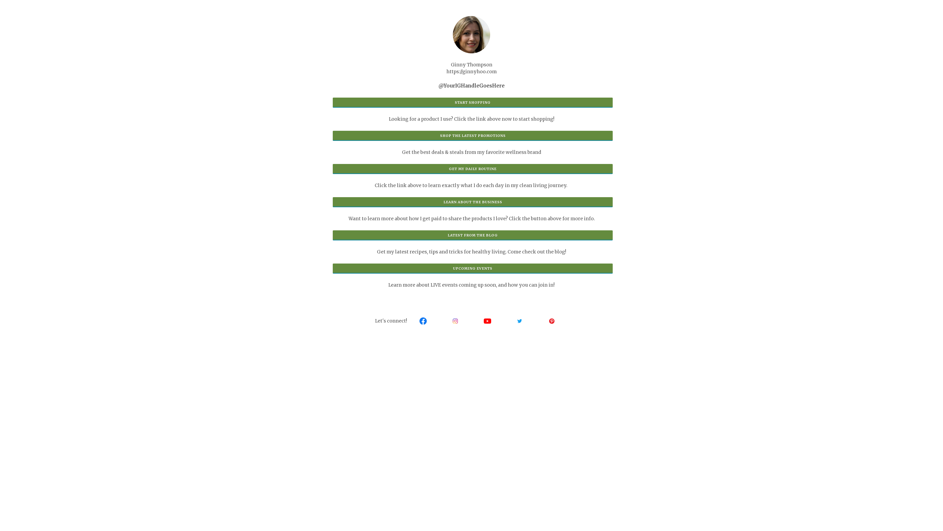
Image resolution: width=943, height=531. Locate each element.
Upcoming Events (472, 268)
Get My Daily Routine (473, 169)
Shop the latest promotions (473, 135)
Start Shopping (473, 102)
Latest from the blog (473, 235)
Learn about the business (473, 202)
